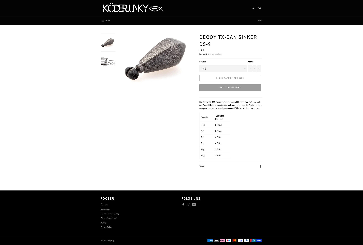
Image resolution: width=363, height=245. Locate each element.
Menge (250, 62)
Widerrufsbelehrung (109, 218)
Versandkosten (217, 54)
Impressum (105, 209)
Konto (260, 21)
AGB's (103, 222)
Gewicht (202, 62)
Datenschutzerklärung (110, 213)
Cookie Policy (106, 227)
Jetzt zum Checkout (230, 87)
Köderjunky (110, 240)
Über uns (104, 204)
